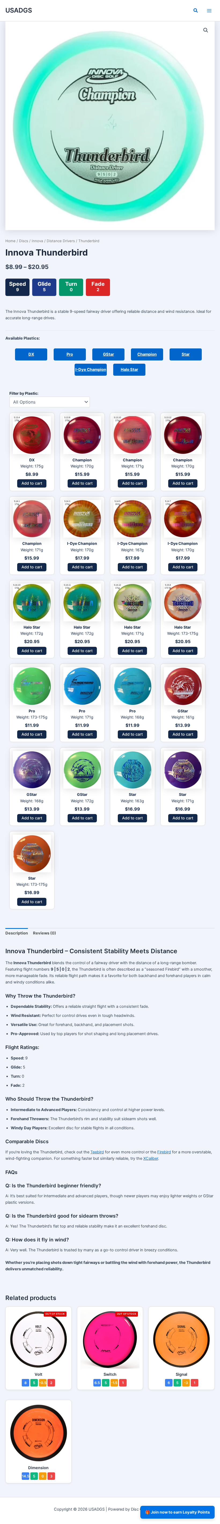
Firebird (164, 1152)
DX (31, 354)
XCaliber (150, 1158)
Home (10, 241)
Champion (147, 354)
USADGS (18, 10)
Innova (37, 241)
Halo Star (129, 369)
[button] (195, 11)
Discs (23, 241)
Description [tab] (16, 933)
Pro (70, 354)
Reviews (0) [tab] (44, 933)
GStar (108, 354)
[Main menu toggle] (209, 10)
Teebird (97, 1152)
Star (186, 354)
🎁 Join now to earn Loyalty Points (177, 1512)
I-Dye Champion (90, 369)
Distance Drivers (61, 241)
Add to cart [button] (31, 483)
